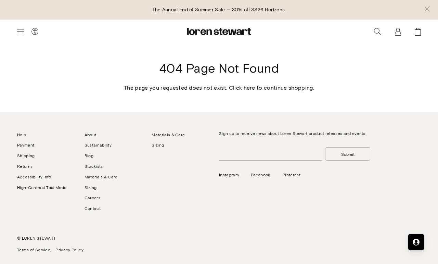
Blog (89, 155)
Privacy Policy (69, 249)
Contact (93, 208)
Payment (25, 144)
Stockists (94, 166)
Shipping (26, 155)
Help (21, 134)
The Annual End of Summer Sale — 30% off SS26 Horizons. (219, 9)
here (249, 87)
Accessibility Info (34, 176)
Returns (25, 166)
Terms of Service (33, 249)
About (90, 134)
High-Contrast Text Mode (41, 187)
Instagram (229, 174)
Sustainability (98, 144)
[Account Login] (398, 31)
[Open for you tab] (416, 242)
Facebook (260, 174)
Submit (348, 154)
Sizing (91, 187)
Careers (92, 197)
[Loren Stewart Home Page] (219, 31)
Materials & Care (101, 176)
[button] (427, 9)
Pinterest (291, 174)
